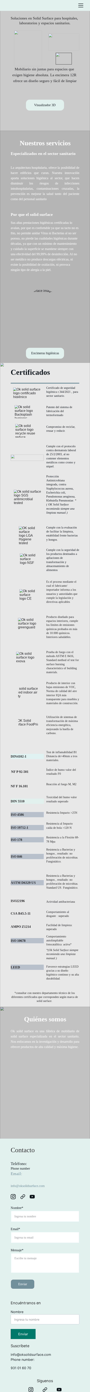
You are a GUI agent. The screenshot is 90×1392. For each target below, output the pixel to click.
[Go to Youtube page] (32, 1196)
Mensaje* (17, 1250)
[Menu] (80, 5)
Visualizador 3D (45, 105)
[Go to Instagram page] (15, 1196)
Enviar (22, 1284)
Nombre (17, 1312)
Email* (15, 1229)
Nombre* (17, 1208)
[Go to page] (25, 1196)
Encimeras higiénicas (45, 353)
